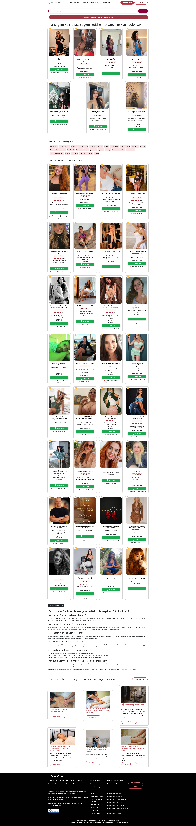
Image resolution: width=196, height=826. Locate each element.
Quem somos (94, 810)
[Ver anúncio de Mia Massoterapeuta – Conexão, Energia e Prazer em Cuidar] (59, 454)
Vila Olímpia (70, 150)
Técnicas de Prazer (106, 2)
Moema (67, 146)
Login (141, 3)
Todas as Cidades (95, 813)
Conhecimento (94, 790)
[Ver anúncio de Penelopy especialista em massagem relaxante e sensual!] (136, 561)
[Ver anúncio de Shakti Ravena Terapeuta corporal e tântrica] (59, 95)
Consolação (79, 150)
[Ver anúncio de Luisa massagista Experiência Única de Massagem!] (136, 178)
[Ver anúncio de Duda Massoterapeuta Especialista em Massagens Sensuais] (136, 348)
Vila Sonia (89, 153)
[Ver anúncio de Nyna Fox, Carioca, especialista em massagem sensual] (59, 236)
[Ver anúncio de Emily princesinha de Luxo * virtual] (85, 178)
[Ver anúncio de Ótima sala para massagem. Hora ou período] (85, 510)
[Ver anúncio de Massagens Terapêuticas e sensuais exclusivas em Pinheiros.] (59, 348)
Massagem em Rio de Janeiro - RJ (116, 787)
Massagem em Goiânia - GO (115, 813)
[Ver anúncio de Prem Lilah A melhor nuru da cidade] (85, 236)
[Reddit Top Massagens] (62, 776)
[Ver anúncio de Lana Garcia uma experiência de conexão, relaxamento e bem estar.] (111, 348)
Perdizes (58, 150)
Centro (52, 150)
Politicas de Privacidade (121, 822)
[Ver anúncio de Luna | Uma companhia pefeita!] (111, 454)
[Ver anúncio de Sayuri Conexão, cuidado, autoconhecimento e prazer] (111, 290)
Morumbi (143, 146)
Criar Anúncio (127, 3)
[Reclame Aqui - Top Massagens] (53, 811)
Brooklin (73, 146)
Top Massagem (57, 791)
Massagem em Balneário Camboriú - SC (117, 809)
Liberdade (122, 150)
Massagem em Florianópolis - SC (116, 799)
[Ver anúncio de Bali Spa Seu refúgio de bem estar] (136, 236)
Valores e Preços (95, 804)
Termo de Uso (81, 822)
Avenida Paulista (83, 146)
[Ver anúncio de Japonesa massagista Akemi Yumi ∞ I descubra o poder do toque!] (59, 290)
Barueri (67, 153)
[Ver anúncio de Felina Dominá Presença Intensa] (85, 348)
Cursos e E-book (95, 807)
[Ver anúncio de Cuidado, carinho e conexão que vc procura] (136, 454)
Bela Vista (92, 146)
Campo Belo (135, 146)
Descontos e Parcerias (96, 796)
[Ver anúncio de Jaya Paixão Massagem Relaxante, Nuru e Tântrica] (136, 95)
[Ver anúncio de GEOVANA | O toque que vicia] (85, 290)
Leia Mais (56, 716)
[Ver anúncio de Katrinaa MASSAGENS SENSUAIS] (59, 561)
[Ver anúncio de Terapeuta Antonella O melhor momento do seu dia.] (136, 401)
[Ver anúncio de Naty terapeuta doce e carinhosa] (136, 290)
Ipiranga (108, 150)
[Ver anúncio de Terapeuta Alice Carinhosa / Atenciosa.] (59, 178)
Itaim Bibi (82, 153)
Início (92, 784)
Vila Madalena (115, 146)
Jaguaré (96, 153)
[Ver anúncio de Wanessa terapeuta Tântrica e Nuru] (59, 42)
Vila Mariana (53, 146)
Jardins (61, 146)
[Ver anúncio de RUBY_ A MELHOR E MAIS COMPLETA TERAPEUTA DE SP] (85, 401)
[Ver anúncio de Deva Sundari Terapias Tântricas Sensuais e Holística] (111, 561)
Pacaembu (75, 153)
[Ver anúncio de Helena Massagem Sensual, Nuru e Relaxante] (98, 95)
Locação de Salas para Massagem (96, 800)
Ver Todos (139, 679)
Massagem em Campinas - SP (115, 790)
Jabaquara (93, 150)
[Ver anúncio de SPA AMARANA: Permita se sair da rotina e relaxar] (111, 178)
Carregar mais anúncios (56, 605)
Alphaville (101, 150)
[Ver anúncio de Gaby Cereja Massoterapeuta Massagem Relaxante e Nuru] (136, 510)
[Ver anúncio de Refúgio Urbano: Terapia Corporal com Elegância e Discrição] (85, 561)
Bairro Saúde (130, 150)
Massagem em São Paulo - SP (115, 784)
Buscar (143, 11)
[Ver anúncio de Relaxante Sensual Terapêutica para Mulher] (59, 510)
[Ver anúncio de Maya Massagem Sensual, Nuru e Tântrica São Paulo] (111, 401)
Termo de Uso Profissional (94, 822)
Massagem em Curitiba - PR (115, 793)
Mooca (87, 150)
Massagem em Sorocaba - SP (115, 805)
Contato (92, 793)
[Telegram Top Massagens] (58, 776)
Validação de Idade (108, 822)
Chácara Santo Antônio (57, 153)
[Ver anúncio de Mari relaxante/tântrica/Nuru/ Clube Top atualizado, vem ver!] (136, 42)
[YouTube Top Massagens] (55, 776)
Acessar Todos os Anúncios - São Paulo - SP (98, 17)
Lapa (64, 150)
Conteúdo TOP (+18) (96, 787)
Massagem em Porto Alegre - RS (116, 802)
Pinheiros (99, 146)
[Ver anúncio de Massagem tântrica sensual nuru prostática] (111, 236)
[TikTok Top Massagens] (49, 776)
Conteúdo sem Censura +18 (90, 2)
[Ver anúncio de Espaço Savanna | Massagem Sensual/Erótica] (111, 510)
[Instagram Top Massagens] (52, 776)
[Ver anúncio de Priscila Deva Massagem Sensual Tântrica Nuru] (111, 42)
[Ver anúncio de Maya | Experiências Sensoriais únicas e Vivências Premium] (85, 454)
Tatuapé (106, 146)
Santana (114, 150)
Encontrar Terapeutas (74, 2)
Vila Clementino (125, 146)
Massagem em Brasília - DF (115, 796)
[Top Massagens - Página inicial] (56, 3)
